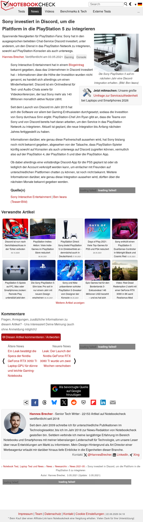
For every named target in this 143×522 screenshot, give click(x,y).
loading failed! (88, 190)
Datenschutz (53, 514)
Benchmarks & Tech (73, 11)
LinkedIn (122, 454)
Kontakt (68, 514)
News (35, 11)
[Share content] (26, 402)
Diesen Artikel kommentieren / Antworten (32, 337)
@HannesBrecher (99, 454)
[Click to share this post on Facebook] (34, 402)
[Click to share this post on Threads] (44, 402)
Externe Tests (102, 11)
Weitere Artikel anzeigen (70, 302)
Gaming (69, 57)
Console (81, 57)
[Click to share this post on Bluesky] (54, 402)
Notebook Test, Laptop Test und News (23, 466)
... (138, 11)
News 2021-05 (77, 466)
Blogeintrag (76, 65)
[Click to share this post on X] (64, 402)
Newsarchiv (61, 466)
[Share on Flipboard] (93, 402)
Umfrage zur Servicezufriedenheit (115, 95)
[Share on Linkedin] (103, 402)
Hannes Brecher (13, 57)
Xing (136, 454)
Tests (21, 11)
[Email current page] (112, 402)
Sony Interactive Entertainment (31, 197)
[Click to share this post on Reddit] (73, 402)
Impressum (25, 514)
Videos (49, 11)
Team (38, 514)
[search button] (126, 4)
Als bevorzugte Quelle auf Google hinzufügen (73, 391)
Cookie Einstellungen (90, 514)
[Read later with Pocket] (83, 402)
